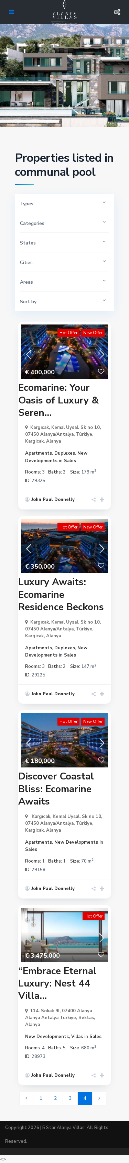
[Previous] (28, 351)
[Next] (101, 351)
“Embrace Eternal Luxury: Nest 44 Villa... (57, 984)
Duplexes (64, 453)
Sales (70, 461)
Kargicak (34, 441)
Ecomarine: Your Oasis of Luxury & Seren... (58, 400)
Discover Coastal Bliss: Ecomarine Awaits (56, 789)
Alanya (53, 441)
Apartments (38, 453)
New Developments (76, 842)
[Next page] (99, 1098)
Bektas (86, 1018)
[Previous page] (26, 1098)
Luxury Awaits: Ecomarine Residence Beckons (61, 594)
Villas (77, 1037)
